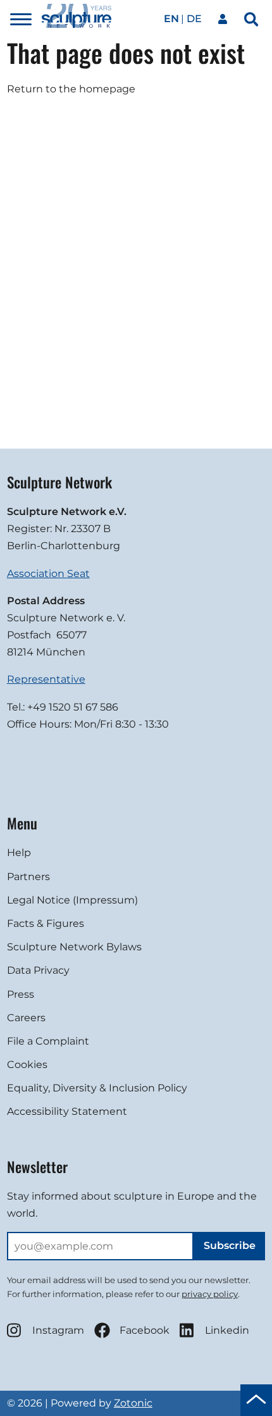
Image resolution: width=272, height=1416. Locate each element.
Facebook (145, 1330)
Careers (26, 1018)
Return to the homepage (71, 89)
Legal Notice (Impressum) (72, 900)
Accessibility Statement (67, 1111)
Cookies (27, 1065)
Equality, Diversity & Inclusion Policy (97, 1088)
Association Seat (48, 574)
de (194, 19)
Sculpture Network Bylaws (74, 947)
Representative (46, 679)
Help (19, 853)
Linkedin (227, 1330)
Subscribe (230, 1245)
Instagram (58, 1330)
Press (20, 994)
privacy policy (210, 1294)
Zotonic (133, 1403)
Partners (28, 877)
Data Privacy (38, 970)
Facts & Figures (45, 923)
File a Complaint (48, 1041)
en (171, 19)
